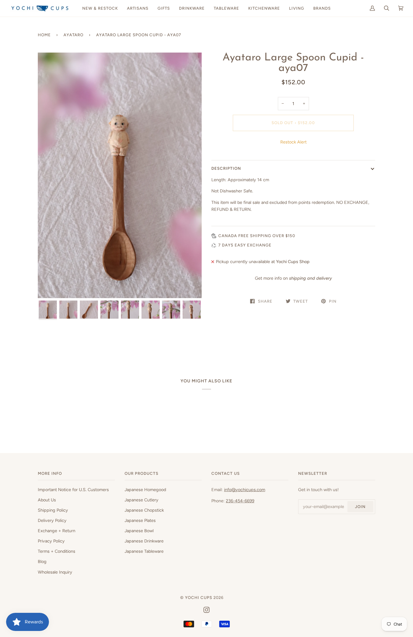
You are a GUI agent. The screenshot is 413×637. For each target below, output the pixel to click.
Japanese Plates (140, 520)
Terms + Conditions (56, 551)
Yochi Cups (198, 597)
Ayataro (73, 34)
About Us (47, 500)
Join (360, 506)
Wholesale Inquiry (55, 572)
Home (44, 34)
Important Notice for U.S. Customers (73, 489)
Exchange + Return (56, 530)
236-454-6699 (240, 500)
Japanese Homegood (145, 489)
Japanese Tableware (144, 551)
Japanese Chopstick (144, 510)
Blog (42, 561)
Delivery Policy (52, 520)
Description (226, 168)
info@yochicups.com (244, 489)
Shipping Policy (53, 510)
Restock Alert (293, 142)
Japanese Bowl (139, 530)
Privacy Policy (51, 541)
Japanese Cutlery (141, 500)
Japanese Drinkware (144, 541)
